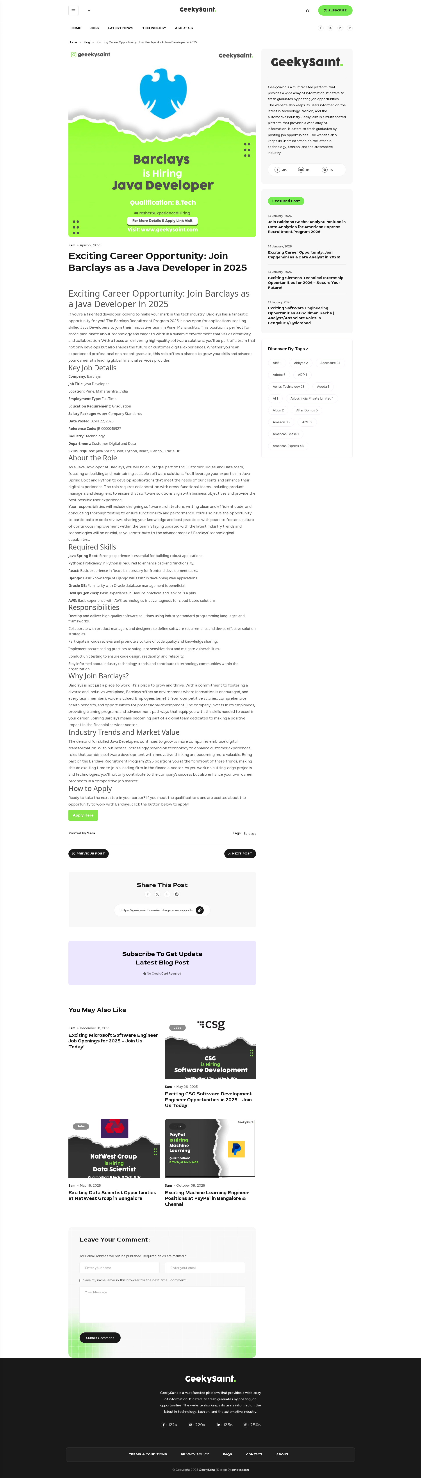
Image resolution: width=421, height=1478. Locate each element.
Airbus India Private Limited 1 (312, 398)
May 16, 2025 (90, 1185)
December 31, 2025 (95, 1028)
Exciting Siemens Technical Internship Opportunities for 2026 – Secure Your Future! (305, 283)
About (282, 1454)
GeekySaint (207, 1469)
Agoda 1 (323, 387)
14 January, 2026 (280, 216)
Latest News (120, 28)
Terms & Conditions (148, 1454)
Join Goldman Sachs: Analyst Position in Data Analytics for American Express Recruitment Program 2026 (307, 227)
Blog (87, 42)
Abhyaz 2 (301, 363)
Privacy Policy (195, 1454)
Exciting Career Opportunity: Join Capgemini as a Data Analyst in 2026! (304, 255)
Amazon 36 (281, 422)
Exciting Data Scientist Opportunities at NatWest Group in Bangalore (112, 1195)
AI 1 (275, 398)
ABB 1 (277, 363)
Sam (71, 245)
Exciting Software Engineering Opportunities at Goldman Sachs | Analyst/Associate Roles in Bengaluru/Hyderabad (301, 316)
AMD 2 (307, 422)
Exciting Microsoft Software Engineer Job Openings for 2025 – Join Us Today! (113, 1041)
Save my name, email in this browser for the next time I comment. (134, 1280)
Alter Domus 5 (307, 410)
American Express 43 (288, 446)
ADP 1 (302, 375)
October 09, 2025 (190, 1185)
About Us (184, 28)
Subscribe (337, 10)
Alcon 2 (278, 410)
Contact (254, 1454)
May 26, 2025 (187, 1087)
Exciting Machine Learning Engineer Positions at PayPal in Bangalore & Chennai (207, 1198)
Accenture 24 (330, 363)
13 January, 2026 (279, 302)
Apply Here (83, 815)
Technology (154, 28)
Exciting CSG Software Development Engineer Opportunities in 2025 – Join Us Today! (208, 1099)
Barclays (250, 833)
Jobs (94, 28)
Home (76, 28)
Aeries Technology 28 (289, 387)
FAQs (227, 1454)
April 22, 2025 (90, 245)
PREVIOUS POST (91, 853)
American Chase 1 (286, 434)
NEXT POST (242, 853)
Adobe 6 (279, 375)
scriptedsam (240, 1469)
